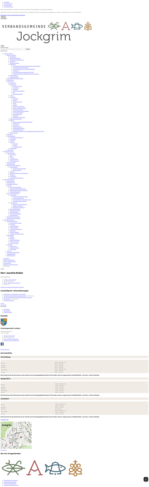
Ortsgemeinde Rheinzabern (11, 485)
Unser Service (10, 81)
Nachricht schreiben (6, 287)
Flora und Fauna (14, 243)
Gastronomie (13, 246)
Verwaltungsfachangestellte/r (21, 67)
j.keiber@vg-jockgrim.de (12, 283)
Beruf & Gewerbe (17, 102)
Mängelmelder (14, 133)
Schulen (12, 157)
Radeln (12, 237)
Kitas (11, 156)
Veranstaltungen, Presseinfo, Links (22, 199)
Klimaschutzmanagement (20, 201)
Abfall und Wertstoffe (15, 213)
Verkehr (15, 105)
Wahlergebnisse (17, 126)
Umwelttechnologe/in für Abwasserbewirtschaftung (26, 66)
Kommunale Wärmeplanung (20, 196)
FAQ (14, 92)
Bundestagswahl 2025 (19, 128)
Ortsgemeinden (11, 136)
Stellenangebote (14, 63)
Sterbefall (15, 98)
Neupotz (12, 142)
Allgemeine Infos (17, 86)
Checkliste (16, 88)
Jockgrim (12, 140)
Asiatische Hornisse (18, 206)
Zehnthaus (13, 230)
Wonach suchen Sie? (6, 49)
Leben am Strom (14, 241)
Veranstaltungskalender (13, 252)
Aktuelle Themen (11, 55)
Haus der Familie (11, 162)
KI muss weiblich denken (19, 168)
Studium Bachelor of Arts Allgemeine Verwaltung (26, 74)
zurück (2, 303)
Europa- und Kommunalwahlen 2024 (22, 122)
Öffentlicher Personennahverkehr (19, 190)
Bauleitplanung (11, 182)
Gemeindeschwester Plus (16, 178)
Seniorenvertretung (9, 300)
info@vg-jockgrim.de (11, 339)
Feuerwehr (10, 134)
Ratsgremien (10, 80)
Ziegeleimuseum (14, 232)
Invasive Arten (13, 202)
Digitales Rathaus (14, 77)
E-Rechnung (13, 84)
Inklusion (12, 171)
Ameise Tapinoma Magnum (20, 204)
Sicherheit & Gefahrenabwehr (21, 111)
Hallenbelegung (11, 254)
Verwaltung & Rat (8, 53)
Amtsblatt (12, 61)
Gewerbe (15, 143)
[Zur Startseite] (47, 44)
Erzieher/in (16, 70)
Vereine (15, 145)
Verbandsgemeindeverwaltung (15, 78)
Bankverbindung (5, 349)
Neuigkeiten (13, 56)
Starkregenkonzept (15, 209)
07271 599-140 (10, 279)
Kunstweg (12, 224)
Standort (9, 185)
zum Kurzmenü (8, 5)
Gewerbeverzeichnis (12, 184)
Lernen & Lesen (11, 153)
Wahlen (12, 120)
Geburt (15, 100)
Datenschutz (7, 310)
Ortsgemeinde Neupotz (10, 483)
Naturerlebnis (10, 235)
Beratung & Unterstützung (13, 165)
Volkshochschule (14, 161)
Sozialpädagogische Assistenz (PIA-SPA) (23, 72)
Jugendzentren (11, 164)
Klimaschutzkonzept (18, 198)
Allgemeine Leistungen (19, 117)
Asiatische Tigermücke (19, 207)
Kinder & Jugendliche (18, 106)
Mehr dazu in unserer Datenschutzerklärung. (13, 15)
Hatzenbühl (13, 139)
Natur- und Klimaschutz (13, 193)
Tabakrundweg (14, 227)
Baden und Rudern (15, 240)
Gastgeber (9, 244)
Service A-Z (13, 83)
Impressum (7, 309)
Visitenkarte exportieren (17, 287)
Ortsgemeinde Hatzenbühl (11, 480)
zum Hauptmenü (8, 3)
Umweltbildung (14, 159)
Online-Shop (10, 150)
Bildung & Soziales (8, 151)
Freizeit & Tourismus (9, 220)
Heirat (14, 103)
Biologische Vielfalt (15, 210)
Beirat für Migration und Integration (19, 173)
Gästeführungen (11, 255)
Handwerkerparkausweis (13, 216)
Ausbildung (13, 64)
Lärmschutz (7, 299)
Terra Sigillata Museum (16, 229)
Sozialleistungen (17, 114)
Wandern (12, 238)
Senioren (12, 175)
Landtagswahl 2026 (18, 129)
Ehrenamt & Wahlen (18, 112)
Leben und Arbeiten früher (17, 234)
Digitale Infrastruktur (15, 192)
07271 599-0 (9, 336)
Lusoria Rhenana (14, 226)
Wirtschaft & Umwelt (9, 179)
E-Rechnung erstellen (18, 91)
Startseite (6, 258)
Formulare (12, 97)
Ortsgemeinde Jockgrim (10, 482)
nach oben (3, 305)
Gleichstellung (14, 167)
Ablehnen (3, 16)
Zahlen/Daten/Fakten (15, 187)
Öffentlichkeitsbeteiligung (17, 60)
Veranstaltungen (17, 147)
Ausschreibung (14, 75)
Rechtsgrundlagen (18, 94)
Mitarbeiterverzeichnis (16, 119)
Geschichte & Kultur (12, 221)
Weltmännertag (17, 170)
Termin (12, 95)
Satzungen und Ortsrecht (16, 137)
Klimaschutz (13, 195)
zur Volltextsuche (8, 6)
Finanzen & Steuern (18, 109)
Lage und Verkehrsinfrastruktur (18, 189)
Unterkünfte (13, 249)
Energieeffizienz (14, 212)
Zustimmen (3, 18)
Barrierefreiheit (8, 312)
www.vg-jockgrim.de (11, 340)
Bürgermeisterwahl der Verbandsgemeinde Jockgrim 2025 (28, 131)
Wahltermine (16, 123)
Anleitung (15, 89)
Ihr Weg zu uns (5, 419)
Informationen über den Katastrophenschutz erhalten (18, 297)
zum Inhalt (6, 2)
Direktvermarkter (14, 248)
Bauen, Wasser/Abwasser (19, 108)
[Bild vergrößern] (74, 467)
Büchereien (13, 154)
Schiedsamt (13, 176)
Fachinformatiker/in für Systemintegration (24, 69)
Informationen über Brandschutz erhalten (15, 296)
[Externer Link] (74, 344)
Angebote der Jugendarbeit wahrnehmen (15, 294)
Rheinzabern (13, 148)
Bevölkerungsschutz (15, 58)
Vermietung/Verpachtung (13, 218)
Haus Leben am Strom (16, 223)
